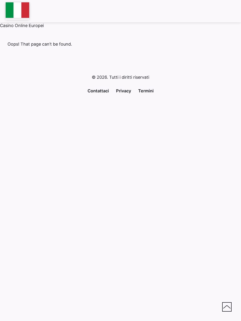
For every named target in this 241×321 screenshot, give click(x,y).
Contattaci (98, 90)
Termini (146, 90)
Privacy (123, 90)
